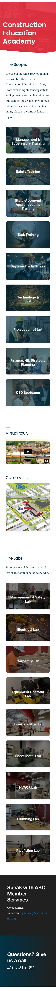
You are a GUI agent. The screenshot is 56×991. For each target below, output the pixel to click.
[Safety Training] (28, 171)
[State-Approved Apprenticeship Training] (28, 203)
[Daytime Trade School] (28, 266)
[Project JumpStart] (28, 329)
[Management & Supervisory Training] (28, 140)
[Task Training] (28, 234)
